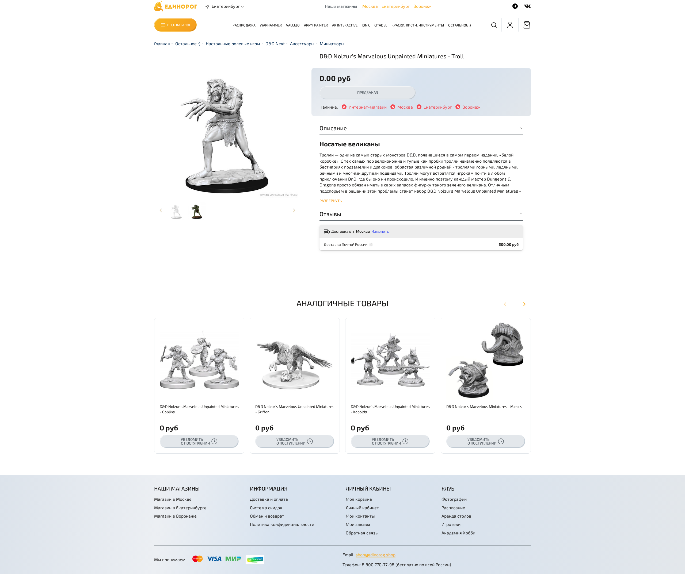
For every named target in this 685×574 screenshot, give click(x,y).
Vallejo (293, 25)
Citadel (380, 25)
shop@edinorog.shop (375, 554)
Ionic (366, 25)
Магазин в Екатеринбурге (180, 507)
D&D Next (275, 43)
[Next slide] (292, 125)
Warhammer (271, 25)
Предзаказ (367, 92)
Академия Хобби (458, 532)
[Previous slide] (162, 125)
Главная (162, 43)
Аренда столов (456, 515)
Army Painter (316, 25)
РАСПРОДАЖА (244, 25)
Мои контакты (360, 515)
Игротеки (451, 524)
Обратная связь (362, 532)
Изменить (380, 231)
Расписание (453, 507)
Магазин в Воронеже (175, 515)
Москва (370, 6)
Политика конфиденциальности (282, 524)
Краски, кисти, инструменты (417, 25)
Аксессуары (302, 43)
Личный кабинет (362, 507)
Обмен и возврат (267, 515)
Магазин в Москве (173, 499)
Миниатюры (332, 43)
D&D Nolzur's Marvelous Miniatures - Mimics (484, 406)
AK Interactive (344, 25)
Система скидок (266, 507)
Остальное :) (459, 25)
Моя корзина (359, 499)
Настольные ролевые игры (233, 43)
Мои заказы (358, 524)
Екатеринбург (396, 6)
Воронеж (422, 6)
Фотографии (454, 499)
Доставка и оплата (269, 499)
